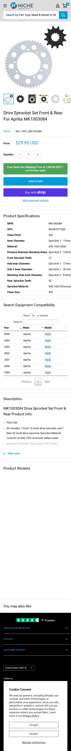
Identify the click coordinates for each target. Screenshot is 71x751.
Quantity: (8, 154)
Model (48, 327)
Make (26, 327)
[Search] (63, 15)
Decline (33, 733)
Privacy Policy (31, 715)
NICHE (7, 131)
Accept (34, 725)
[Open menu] (5, 5)
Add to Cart (36, 181)
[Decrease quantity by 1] (19, 154)
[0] (65, 6)
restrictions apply (35, 170)
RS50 (48, 334)
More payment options (36, 200)
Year (6, 327)
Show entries (35, 315)
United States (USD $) (16, 667)
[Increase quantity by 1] (37, 154)
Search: (18, 322)
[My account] (57, 6)
